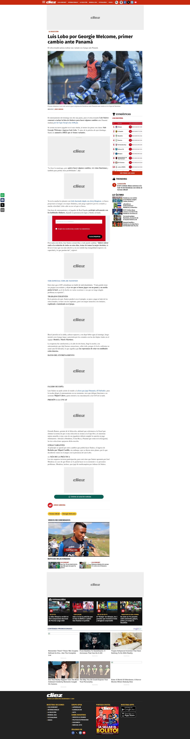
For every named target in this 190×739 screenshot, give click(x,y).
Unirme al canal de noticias (81, 497)
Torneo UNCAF (55, 514)
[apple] (132, 714)
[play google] (132, 709)
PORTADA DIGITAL (103, 705)
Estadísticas (123, 114)
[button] (2, 195)
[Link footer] (55, 695)
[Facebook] (73, 733)
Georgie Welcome (69, 514)
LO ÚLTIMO (118, 195)
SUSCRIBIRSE (94, 237)
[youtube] (84, 733)
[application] (78, 539)
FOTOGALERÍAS (59, 599)
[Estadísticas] (121, 2)
